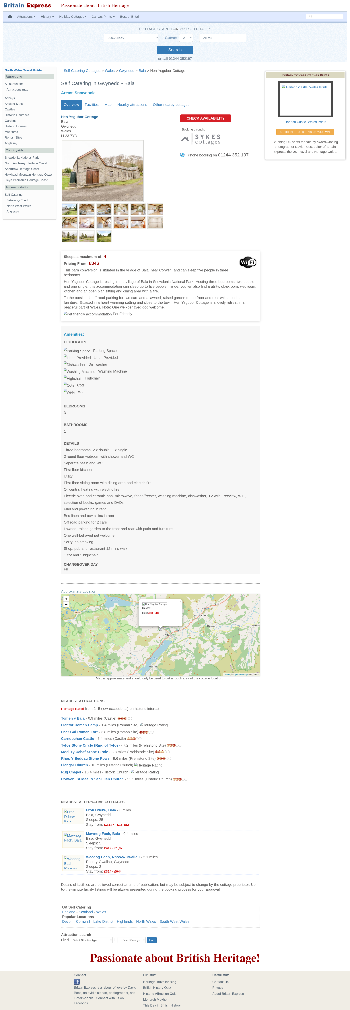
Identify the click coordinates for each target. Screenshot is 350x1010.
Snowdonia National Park (22, 157)
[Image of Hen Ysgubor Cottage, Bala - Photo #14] (86, 236)
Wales (110, 71)
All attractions (14, 84)
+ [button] (66, 599)
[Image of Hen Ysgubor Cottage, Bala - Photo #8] (86, 222)
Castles (10, 109)
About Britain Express (228, 993)
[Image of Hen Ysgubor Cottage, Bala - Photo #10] (121, 222)
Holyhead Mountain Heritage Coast (28, 174)
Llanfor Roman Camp (79, 725)
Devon (67, 921)
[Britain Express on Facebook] (77, 981)
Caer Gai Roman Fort (79, 732)
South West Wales (174, 921)
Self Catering (13, 194)
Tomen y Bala (73, 718)
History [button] (46, 16)
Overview (71, 105)
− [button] (66, 604)
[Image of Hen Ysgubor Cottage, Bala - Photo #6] (155, 209)
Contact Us (220, 981)
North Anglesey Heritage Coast (26, 163)
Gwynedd (126, 71)
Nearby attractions (132, 105)
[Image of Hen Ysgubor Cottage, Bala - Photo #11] (138, 222)
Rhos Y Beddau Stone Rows (85, 758)
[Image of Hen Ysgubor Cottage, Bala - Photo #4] (121, 209)
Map (108, 105)
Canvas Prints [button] (102, 16)
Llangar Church (74, 765)
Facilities (92, 105)
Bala (142, 71)
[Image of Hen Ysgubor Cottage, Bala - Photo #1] (69, 209)
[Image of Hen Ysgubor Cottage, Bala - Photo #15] (103, 236)
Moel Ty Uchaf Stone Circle (84, 752)
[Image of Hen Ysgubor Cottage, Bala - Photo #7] (69, 222)
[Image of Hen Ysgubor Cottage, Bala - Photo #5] (138, 209)
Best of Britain (130, 16)
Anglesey (11, 143)
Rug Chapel (71, 772)
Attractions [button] (25, 16)
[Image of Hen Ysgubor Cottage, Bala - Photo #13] (69, 236)
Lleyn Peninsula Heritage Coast (26, 180)
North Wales (146, 921)
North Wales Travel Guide (23, 70)
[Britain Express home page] (29, 6)
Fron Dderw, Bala (101, 810)
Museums (11, 132)
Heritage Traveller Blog (159, 981)
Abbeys (10, 98)
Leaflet (227, 674)
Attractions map (17, 89)
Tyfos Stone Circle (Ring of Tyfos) (90, 745)
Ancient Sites (14, 104)
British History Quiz (157, 987)
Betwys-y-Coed (17, 200)
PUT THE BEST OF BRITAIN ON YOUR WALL (305, 132)
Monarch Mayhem (156, 999)
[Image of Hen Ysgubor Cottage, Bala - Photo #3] (103, 209)
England (68, 912)
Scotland (86, 912)
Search (175, 50)
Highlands (125, 921)
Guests (171, 38)
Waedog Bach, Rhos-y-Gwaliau (113, 857)
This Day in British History (162, 1005)
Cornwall (83, 921)
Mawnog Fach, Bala (103, 834)
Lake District (103, 921)
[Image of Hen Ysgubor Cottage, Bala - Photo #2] (86, 209)
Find (65, 940)
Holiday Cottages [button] (71, 16)
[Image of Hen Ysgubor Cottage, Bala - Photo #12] (155, 222)
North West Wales (19, 206)
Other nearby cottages (171, 105)
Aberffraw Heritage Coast (22, 169)
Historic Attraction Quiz (159, 993)
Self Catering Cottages (82, 71)
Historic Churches (17, 115)
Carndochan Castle (77, 739)
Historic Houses (16, 126)
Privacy (217, 987)
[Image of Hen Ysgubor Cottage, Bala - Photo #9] (103, 222)
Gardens (10, 120)
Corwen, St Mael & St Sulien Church (92, 779)
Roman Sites (13, 137)
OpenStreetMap (241, 674)
